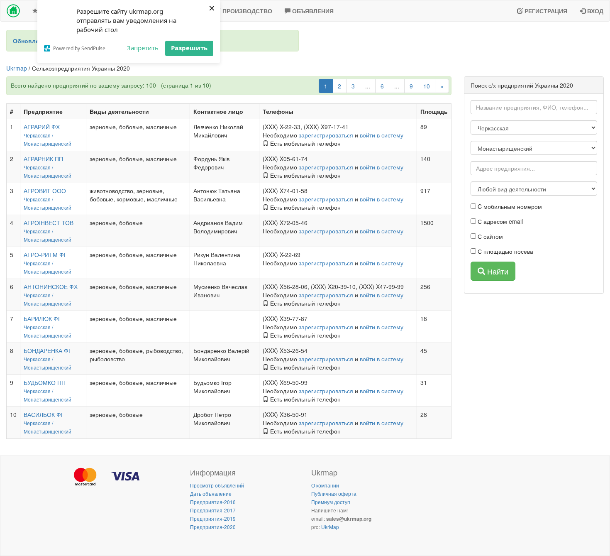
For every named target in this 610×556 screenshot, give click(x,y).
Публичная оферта (333, 493)
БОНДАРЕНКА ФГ (48, 350)
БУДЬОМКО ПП (45, 382)
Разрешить (189, 48)
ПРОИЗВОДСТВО (246, 11)
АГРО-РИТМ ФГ (45, 254)
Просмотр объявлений (217, 485)
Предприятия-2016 (213, 501)
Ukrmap (16, 68)
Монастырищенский (47, 143)
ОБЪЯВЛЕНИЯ (312, 11)
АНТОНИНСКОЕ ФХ (51, 286)
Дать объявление (211, 493)
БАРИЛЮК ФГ (42, 318)
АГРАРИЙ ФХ (42, 126)
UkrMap (330, 526)
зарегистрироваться (326, 135)
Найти (496, 271)
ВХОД (594, 11)
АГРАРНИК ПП (43, 158)
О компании (325, 485)
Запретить (143, 48)
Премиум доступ (330, 501)
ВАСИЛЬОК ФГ (44, 414)
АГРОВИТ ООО (45, 190)
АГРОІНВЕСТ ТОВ (48, 222)
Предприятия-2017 (213, 510)
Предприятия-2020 (213, 526)
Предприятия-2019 (213, 518)
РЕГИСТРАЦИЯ (545, 11)
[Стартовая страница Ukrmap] (13, 10)
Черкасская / (38, 135)
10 (426, 86)
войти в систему (381, 135)
